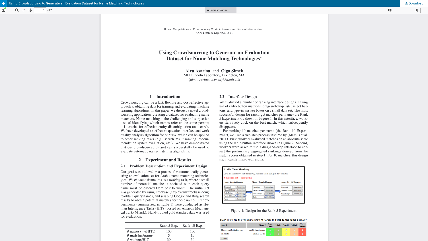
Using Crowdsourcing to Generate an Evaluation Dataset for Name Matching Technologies (76, 3)
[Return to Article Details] (3, 3)
